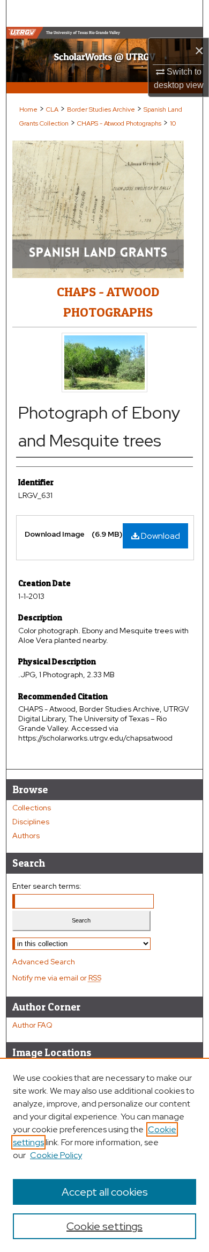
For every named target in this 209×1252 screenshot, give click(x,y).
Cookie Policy (56, 1155)
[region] (104, 1155)
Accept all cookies (105, 1192)
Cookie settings (104, 1226)
